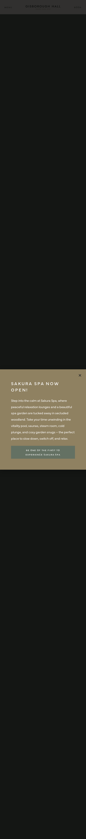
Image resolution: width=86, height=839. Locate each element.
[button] (80, 375)
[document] (43, 419)
